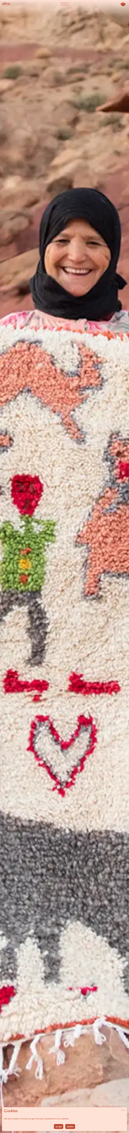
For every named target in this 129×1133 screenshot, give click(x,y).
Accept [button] (59, 1127)
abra (6, 4)
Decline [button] (70, 1127)
